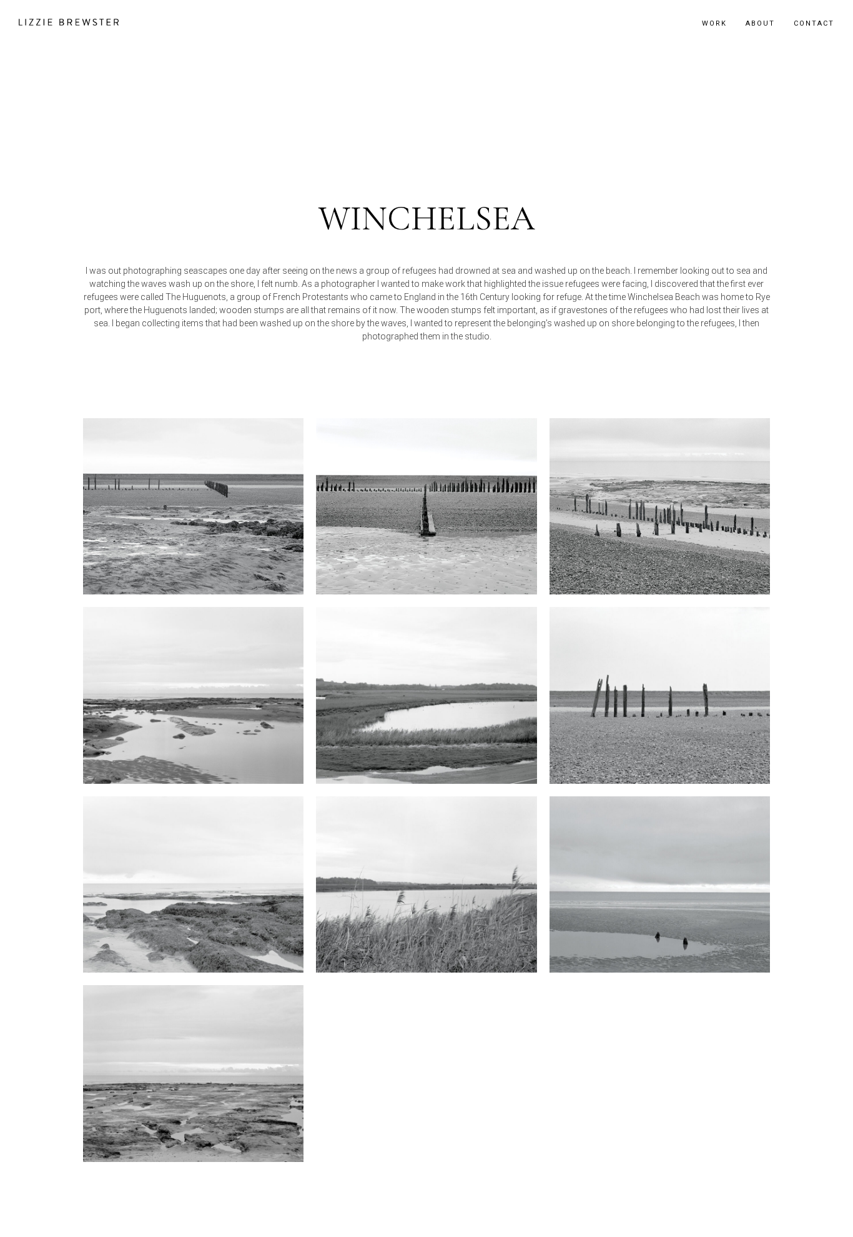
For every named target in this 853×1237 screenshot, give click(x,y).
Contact (814, 23)
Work (714, 23)
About (760, 23)
